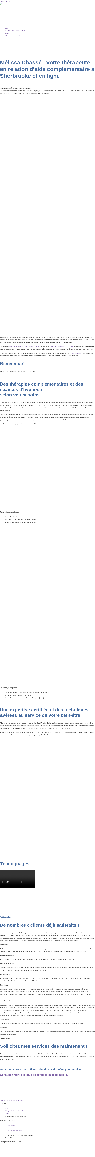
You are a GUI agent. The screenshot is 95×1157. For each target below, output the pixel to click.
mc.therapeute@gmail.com (13, 1130)
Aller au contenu (5, 1)
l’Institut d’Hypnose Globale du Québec (61, 346)
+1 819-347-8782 (10, 1125)
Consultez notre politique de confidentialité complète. (34, 1074)
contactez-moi (76, 353)
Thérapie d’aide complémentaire (15, 30)
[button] (6, 890)
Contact (7, 33)
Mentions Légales (28, 1142)
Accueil (7, 28)
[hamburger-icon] (3, 23)
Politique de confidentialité (13, 36)
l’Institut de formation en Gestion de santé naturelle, (24, 346)
